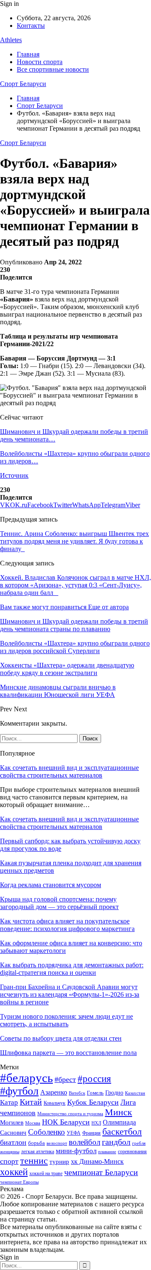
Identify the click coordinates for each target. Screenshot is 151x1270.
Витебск (77, 1093)
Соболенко (46, 1131)
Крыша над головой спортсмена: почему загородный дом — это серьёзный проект (59, 903)
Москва (32, 1122)
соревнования (132, 1151)
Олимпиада (119, 1122)
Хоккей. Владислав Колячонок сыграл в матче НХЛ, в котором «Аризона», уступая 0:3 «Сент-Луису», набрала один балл (75, 585)
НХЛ (96, 1122)
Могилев (11, 1122)
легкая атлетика (37, 1151)
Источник (14, 475)
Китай (31, 1102)
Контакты (31, 25)
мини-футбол (76, 1151)
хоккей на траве (45, 1173)
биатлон (13, 1142)
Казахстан (135, 1092)
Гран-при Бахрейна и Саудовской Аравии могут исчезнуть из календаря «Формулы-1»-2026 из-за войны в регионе (69, 994)
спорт (9, 1161)
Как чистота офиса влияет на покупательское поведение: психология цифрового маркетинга (67, 925)
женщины (9, 1151)
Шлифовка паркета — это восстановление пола (68, 1052)
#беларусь (26, 1077)
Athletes (11, 39)
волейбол (84, 1142)
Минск (118, 1112)
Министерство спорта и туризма (70, 1113)
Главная (28, 54)
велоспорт (57, 1143)
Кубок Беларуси (93, 1102)
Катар (9, 1102)
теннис (34, 1160)
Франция (91, 1132)
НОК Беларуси (66, 1122)
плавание (107, 1151)
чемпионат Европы (19, 1181)
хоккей (14, 1171)
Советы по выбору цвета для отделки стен (61, 1038)
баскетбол (122, 1132)
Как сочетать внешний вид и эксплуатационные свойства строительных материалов (69, 771)
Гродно (114, 1093)
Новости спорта (39, 61)
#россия (94, 1078)
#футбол (19, 1091)
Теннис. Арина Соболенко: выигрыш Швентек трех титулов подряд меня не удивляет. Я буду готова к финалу (74, 541)
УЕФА (74, 1133)
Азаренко (53, 1092)
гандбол (116, 1141)
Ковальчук (54, 1103)
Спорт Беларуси (23, 83)
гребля (139, 1143)
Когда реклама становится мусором (50, 884)
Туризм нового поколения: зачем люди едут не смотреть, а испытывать (66, 1020)
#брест (65, 1079)
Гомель (95, 1093)
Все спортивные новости (53, 69)
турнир (59, 1161)
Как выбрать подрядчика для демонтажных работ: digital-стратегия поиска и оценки (71, 968)
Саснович (13, 1132)
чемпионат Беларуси (101, 1172)
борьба (36, 1143)
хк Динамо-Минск (97, 1161)
